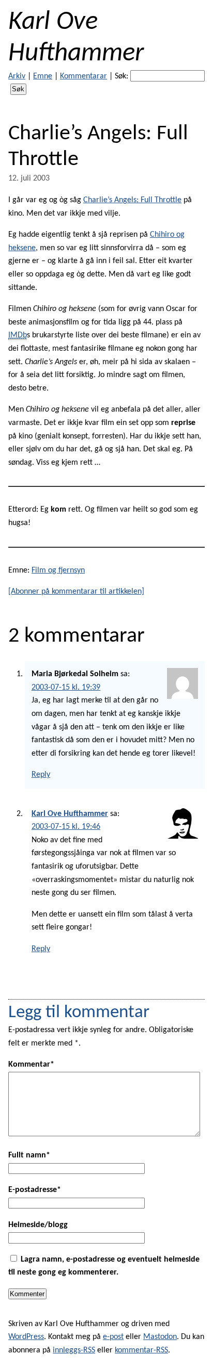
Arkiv (16, 76)
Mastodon (160, 1337)
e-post (113, 1337)
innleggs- (74, 1350)
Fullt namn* (29, 1155)
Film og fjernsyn (58, 570)
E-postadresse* (34, 1190)
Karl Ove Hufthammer (70, 814)
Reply (41, 775)
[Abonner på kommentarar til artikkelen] (76, 591)
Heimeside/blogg (38, 1225)
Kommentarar (83, 76)
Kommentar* (31, 1064)
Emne (42, 76)
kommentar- (141, 1350)
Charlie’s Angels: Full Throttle (132, 200)
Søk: (121, 76)
